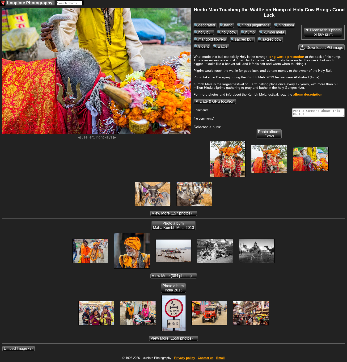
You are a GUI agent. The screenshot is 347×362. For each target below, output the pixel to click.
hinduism (286, 25)
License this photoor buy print (325, 32)
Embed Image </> (18, 348)
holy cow (228, 32)
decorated (206, 25)
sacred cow (271, 39)
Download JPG (324, 48)
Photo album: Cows (269, 134)
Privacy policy (184, 358)
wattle (223, 46)
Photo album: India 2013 (173, 288)
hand (228, 25)
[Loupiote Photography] (2, 3)
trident (203, 46)
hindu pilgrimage (255, 25)
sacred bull (244, 39)
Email (220, 358)
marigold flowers (212, 39)
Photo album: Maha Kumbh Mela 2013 (173, 225)
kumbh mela (274, 32)
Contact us (205, 358)
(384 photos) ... (173, 276)
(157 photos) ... (173, 213)
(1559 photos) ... (173, 338)
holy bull (205, 32)
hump (250, 32)
